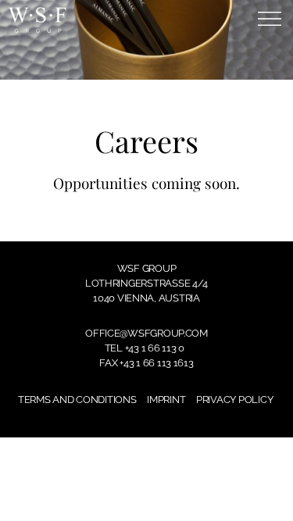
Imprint (166, 399)
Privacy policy (234, 399)
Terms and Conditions (77, 399)
